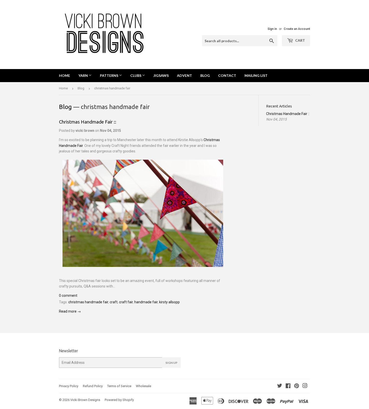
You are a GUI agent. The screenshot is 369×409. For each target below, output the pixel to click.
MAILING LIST (256, 75)
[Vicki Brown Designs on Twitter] (279, 386)
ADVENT (184, 75)
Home (64, 75)
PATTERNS (109, 75)
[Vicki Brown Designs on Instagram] (305, 386)
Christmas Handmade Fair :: (87, 122)
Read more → (70, 311)
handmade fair (146, 302)
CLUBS (136, 75)
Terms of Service (119, 386)
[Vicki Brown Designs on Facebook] (288, 386)
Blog (81, 88)
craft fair (126, 302)
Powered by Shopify (119, 400)
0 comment (68, 296)
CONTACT (227, 75)
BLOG (205, 75)
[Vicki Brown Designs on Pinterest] (296, 386)
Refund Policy (93, 386)
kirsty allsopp (169, 302)
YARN (83, 75)
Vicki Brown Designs (85, 400)
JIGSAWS (161, 75)
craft (113, 302)
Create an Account (297, 29)
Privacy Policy (68, 386)
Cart (299, 40)
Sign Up (171, 363)
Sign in (272, 29)
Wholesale (143, 386)
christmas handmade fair (88, 302)
